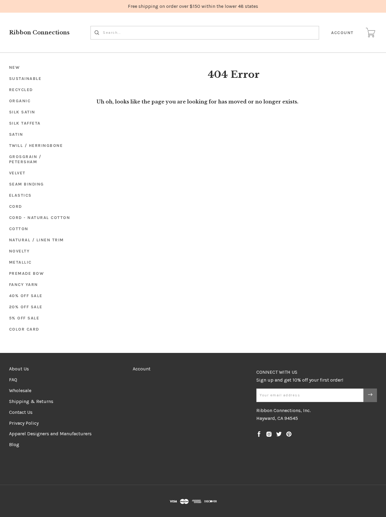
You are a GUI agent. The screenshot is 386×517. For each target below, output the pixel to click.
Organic (20, 100)
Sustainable (25, 78)
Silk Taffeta (25, 123)
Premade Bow (26, 273)
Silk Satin (22, 112)
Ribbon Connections (39, 32)
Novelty (19, 251)
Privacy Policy (24, 423)
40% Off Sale (26, 295)
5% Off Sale (24, 318)
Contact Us (21, 412)
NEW (14, 67)
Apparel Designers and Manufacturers (50, 433)
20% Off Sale (26, 306)
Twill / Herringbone (36, 145)
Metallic (20, 262)
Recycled (21, 89)
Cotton (18, 228)
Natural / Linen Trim (36, 240)
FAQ (13, 379)
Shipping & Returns (31, 401)
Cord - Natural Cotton (39, 217)
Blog (14, 444)
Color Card (24, 329)
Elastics (20, 195)
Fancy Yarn (23, 284)
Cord (15, 206)
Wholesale (20, 390)
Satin (16, 134)
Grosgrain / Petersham (25, 159)
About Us (19, 369)
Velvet (17, 173)
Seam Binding (26, 184)
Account (342, 32)
